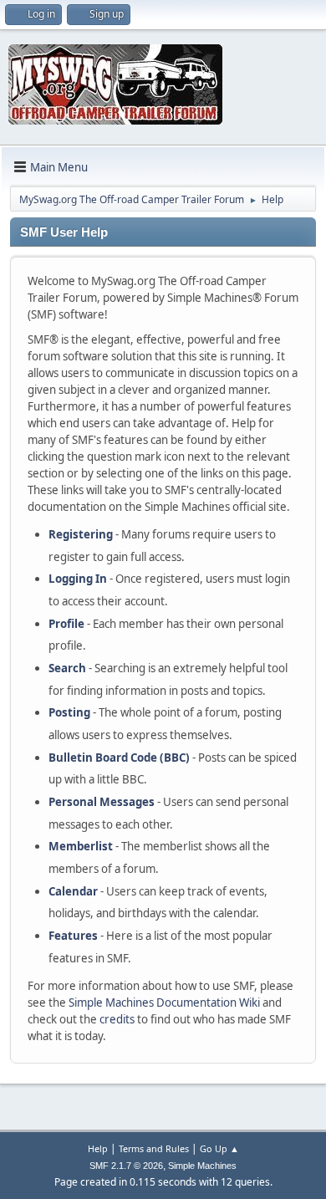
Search (67, 668)
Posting (69, 712)
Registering (80, 534)
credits (117, 1019)
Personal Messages (101, 801)
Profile (66, 623)
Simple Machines (202, 1166)
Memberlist (80, 846)
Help (98, 1148)
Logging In (77, 578)
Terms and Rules (154, 1148)
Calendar (73, 891)
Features (73, 935)
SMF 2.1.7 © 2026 (126, 1166)
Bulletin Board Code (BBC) (119, 757)
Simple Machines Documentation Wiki (164, 1002)
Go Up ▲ (219, 1148)
